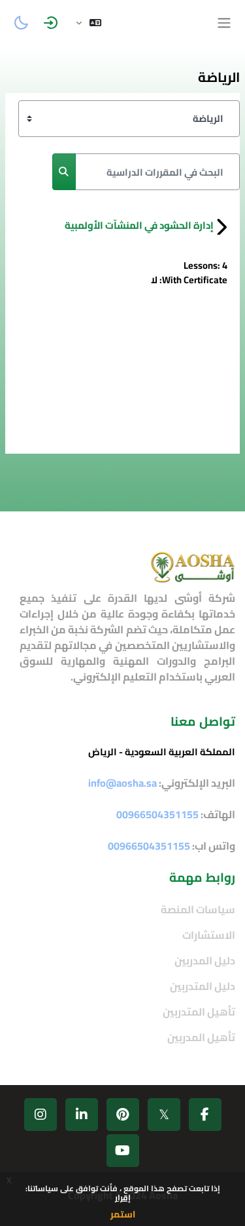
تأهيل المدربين (201, 1037)
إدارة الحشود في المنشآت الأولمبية (139, 225)
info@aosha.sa (122, 783)
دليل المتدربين (202, 986)
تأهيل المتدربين (199, 1011)
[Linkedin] (81, 1114)
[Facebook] (205, 1114)
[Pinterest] (122, 1114)
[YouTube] (122, 1150)
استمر (122, 1214)
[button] (88, 23)
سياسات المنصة (198, 909)
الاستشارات (208, 935)
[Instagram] (40, 1114)
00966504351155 (149, 846)
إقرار (123, 1197)
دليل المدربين (204, 960)
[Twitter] (164, 1114)
